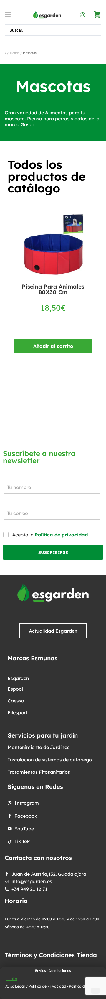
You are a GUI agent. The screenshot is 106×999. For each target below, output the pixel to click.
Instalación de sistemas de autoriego (50, 760)
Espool (15, 689)
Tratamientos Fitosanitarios (39, 772)
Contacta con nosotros (38, 857)
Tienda (14, 53)
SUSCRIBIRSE (53, 552)
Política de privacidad (61, 535)
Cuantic (98, 970)
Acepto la (50, 535)
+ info (11, 978)
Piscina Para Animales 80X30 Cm (53, 289)
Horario (16, 900)
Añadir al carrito (53, 346)
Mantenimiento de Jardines (38, 747)
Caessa (16, 701)
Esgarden (18, 678)
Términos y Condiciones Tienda (51, 955)
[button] (10, 14)
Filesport (17, 712)
